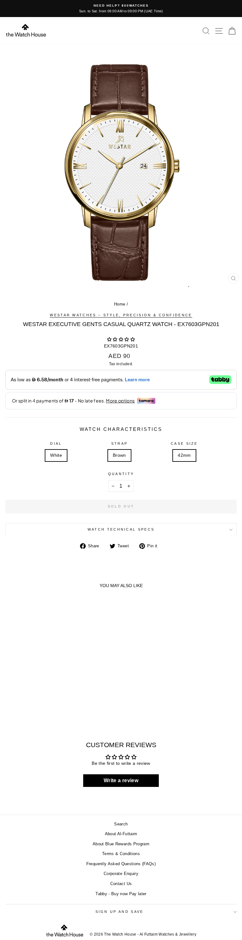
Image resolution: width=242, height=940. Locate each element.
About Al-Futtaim (121, 833)
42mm (184, 455)
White (56, 455)
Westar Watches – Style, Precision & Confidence (121, 315)
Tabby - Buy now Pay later (121, 893)
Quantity (121, 474)
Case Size (184, 443)
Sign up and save (119, 911)
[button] (121, 339)
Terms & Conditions (121, 853)
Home (119, 304)
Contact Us (121, 883)
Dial (56, 443)
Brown (119, 455)
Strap (119, 443)
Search (121, 824)
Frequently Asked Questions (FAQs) (121, 863)
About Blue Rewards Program (121, 844)
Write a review (121, 780)
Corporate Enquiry (121, 873)
